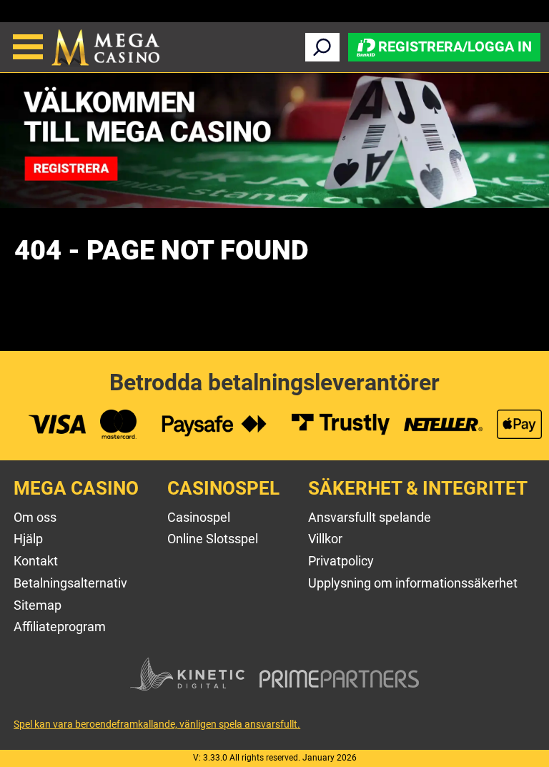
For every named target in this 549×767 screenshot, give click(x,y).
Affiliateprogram (60, 626)
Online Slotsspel (212, 538)
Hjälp (28, 538)
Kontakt (36, 560)
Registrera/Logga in (455, 45)
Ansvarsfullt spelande (369, 517)
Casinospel (198, 517)
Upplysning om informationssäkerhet (413, 582)
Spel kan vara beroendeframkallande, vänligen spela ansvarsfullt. (157, 724)
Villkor (325, 538)
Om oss (35, 517)
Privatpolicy (341, 560)
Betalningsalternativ (70, 582)
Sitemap (37, 605)
